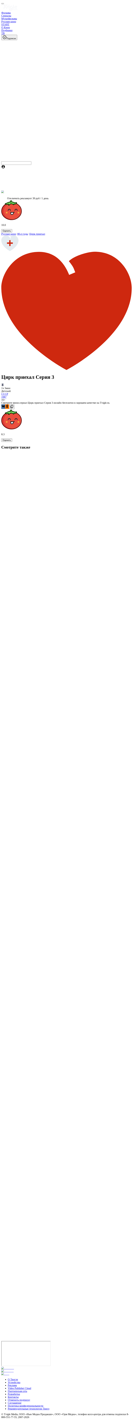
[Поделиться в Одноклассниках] (7, 406)
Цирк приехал (37, 234)
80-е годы (22, 234)
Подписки (11, 38)
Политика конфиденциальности (25, 1405)
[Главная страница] (9, 9)
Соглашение (14, 1402)
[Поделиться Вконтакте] (3, 406)
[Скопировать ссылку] (11, 406)
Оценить (7, 231)
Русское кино (8, 234)
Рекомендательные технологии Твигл (28, 1408)
